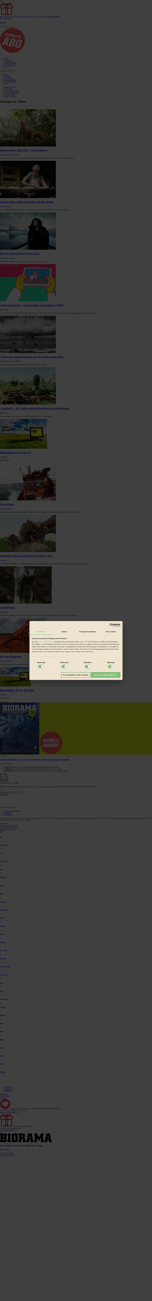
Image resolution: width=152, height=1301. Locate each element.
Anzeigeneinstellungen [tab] (87, 631)
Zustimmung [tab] (41, 631)
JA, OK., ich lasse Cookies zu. (105, 675)
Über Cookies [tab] (111, 631)
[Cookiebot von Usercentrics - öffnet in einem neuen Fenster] (111, 624)
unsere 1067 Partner (45, 642)
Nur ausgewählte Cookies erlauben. (76, 675)
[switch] (64, 666)
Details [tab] (64, 631)
